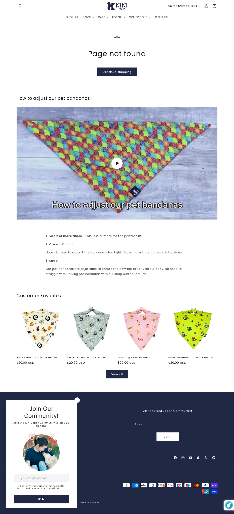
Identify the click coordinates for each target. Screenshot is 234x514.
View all (117, 374)
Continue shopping (117, 72)
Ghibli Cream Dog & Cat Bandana (37, 357)
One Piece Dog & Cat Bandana (87, 357)
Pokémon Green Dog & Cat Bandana (192, 357)
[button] (20, 6)
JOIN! (167, 437)
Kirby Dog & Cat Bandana (134, 357)
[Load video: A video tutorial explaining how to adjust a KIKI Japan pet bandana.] (117, 163)
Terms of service (89, 502)
